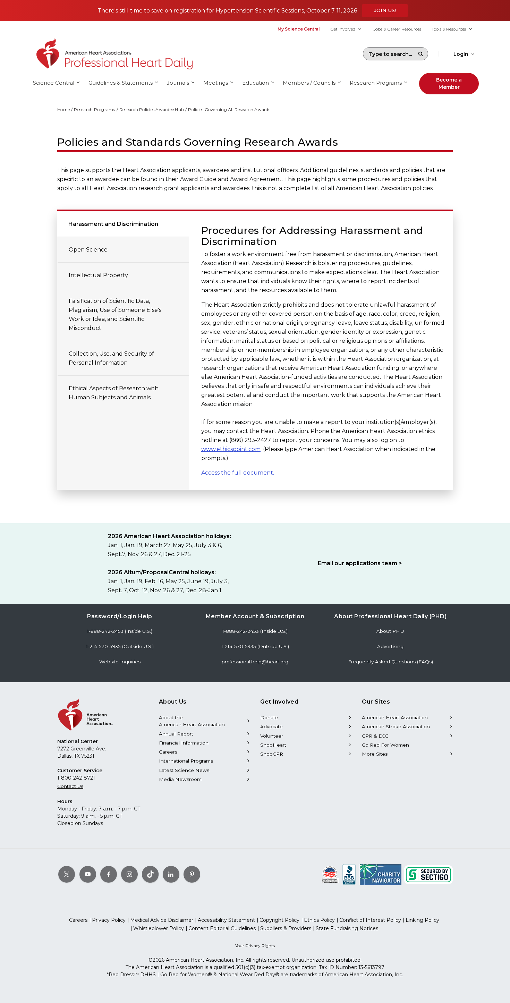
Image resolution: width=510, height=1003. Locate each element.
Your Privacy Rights (255, 945)
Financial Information (184, 743)
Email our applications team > (360, 563)
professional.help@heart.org (255, 661)
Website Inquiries (120, 661)
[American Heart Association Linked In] (171, 874)
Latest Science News (184, 770)
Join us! (385, 10)
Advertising (390, 646)
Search (420, 54)
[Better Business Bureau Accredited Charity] (349, 874)
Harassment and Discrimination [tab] (113, 224)
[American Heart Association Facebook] (109, 874)
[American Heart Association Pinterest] (192, 874)
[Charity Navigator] (380, 874)
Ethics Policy (319, 920)
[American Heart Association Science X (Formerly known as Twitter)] (66, 874)
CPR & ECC (375, 736)
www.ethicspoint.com (231, 449)
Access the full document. (237, 472)
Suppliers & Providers (285, 928)
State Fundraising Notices (347, 928)
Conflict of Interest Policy (370, 920)
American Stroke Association (396, 726)
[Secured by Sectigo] (428, 874)
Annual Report (176, 734)
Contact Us (70, 786)
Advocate (271, 726)
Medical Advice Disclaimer (161, 920)
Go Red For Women (385, 745)
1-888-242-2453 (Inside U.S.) (119, 631)
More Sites (375, 754)
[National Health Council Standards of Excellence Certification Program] (330, 874)
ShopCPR (271, 754)
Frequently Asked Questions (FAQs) (390, 661)
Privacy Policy (109, 920)
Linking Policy (422, 920)
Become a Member (449, 83)
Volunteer (271, 736)
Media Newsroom (180, 779)
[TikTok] (150, 874)
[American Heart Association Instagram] (129, 874)
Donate (269, 717)
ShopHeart (273, 745)
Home (63, 109)
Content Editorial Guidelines (222, 928)
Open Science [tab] (88, 249)
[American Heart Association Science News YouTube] (88, 874)
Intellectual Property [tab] (98, 275)
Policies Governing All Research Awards (229, 109)
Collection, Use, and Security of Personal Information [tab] (111, 358)
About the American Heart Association (192, 721)
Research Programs (94, 109)
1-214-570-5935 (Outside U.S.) (120, 646)
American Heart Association (395, 717)
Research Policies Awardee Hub (151, 109)
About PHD (390, 631)
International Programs (186, 761)
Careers (168, 752)
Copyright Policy (279, 920)
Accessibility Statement (226, 920)
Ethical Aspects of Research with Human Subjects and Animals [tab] (114, 393)
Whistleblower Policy (158, 928)
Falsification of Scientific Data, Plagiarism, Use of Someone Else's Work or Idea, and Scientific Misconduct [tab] (115, 314)
